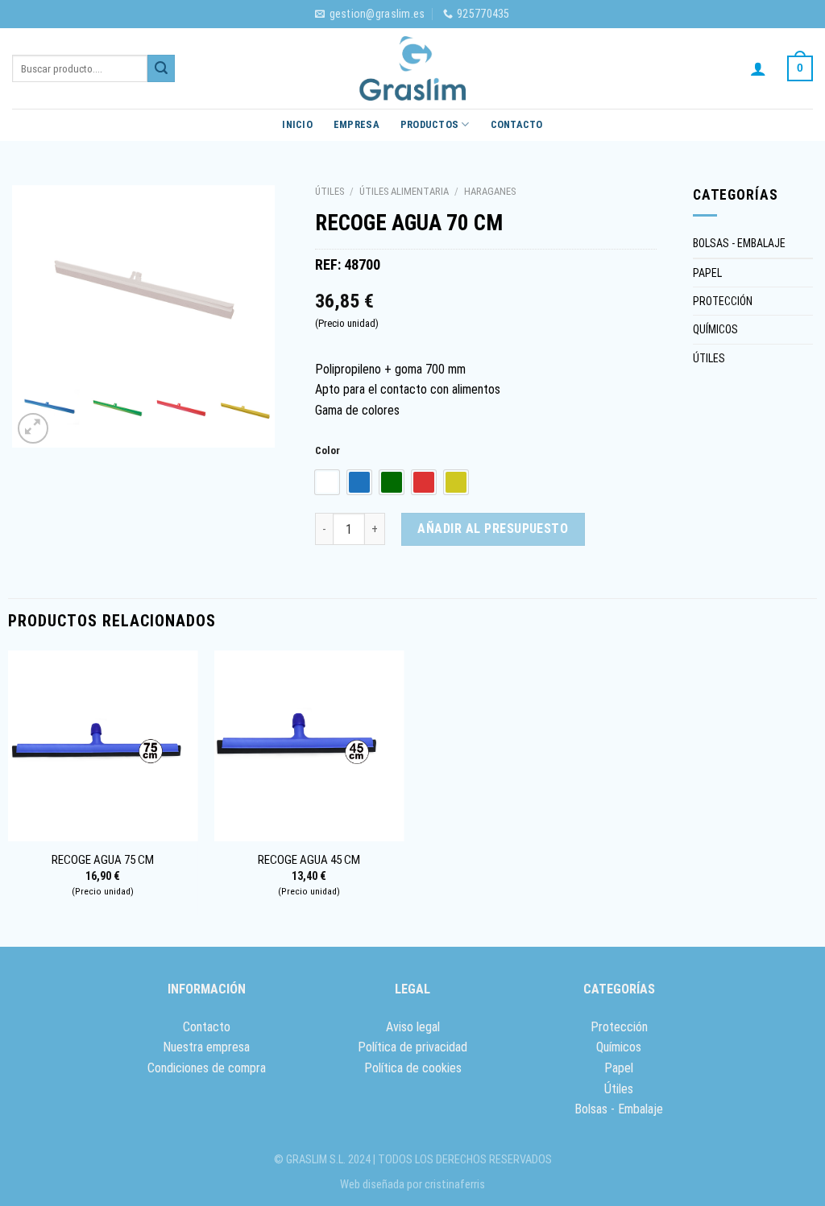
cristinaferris (455, 1185)
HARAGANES (490, 191)
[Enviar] (161, 68)
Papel (618, 1068)
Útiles (618, 1089)
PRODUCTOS (429, 124)
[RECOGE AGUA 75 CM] (103, 745)
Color (327, 450)
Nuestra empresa (206, 1047)
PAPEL (707, 272)
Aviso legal (413, 1027)
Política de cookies (413, 1068)
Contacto (206, 1027)
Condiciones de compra (206, 1068)
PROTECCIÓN (722, 301)
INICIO (297, 124)
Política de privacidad (412, 1047)
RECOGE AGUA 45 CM (309, 860)
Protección (619, 1027)
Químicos (618, 1047)
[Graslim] (412, 68)
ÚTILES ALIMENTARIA (404, 191)
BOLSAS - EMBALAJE (739, 243)
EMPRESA (356, 124)
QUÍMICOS (715, 329)
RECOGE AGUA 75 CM (103, 860)
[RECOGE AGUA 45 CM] (309, 745)
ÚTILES (329, 191)
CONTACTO (517, 124)
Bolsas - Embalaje (618, 1109)
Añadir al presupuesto (492, 528)
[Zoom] (33, 428)
